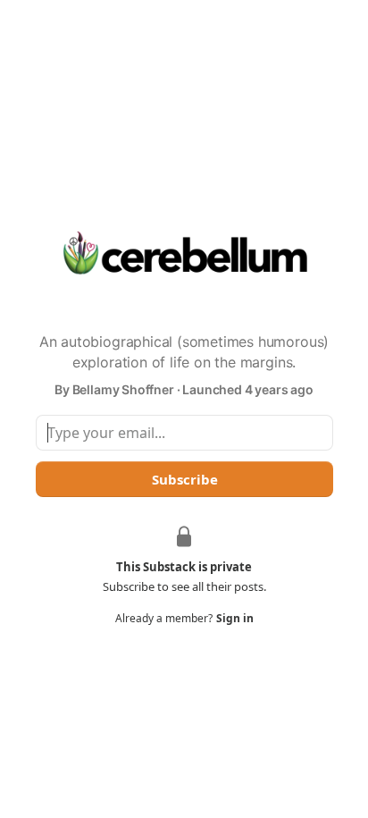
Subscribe (184, 479)
